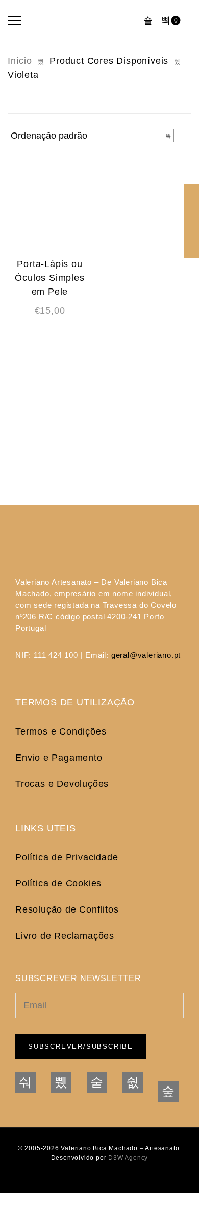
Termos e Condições (60, 731)
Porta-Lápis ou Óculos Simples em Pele (49, 278)
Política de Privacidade (66, 857)
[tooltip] (191, 191)
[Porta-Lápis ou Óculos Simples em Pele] (50, 205)
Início (20, 61)
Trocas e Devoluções (62, 784)
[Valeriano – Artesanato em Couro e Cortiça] (82, 20)
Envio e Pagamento (59, 757)
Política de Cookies (58, 883)
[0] (165, 20)
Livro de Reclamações (64, 935)
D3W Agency (128, 1157)
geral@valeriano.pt (146, 655)
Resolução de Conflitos (67, 909)
